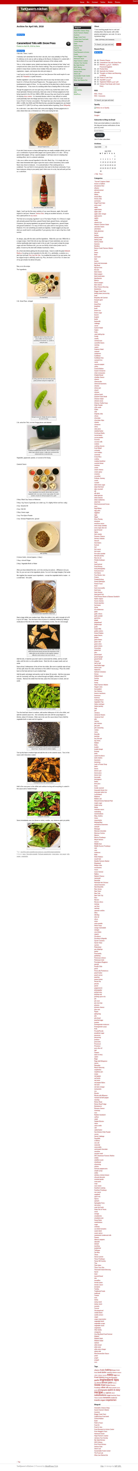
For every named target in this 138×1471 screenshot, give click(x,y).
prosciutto (97, 1042)
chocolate (97, 418)
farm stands (98, 534)
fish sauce (97, 549)
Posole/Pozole (98, 1031)
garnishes (97, 618)
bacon (96, 233)
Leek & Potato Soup (100, 764)
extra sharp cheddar (100, 525)
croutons (97, 474)
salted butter (98, 1130)
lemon (96, 768)
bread (96, 302)
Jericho (96, 721)
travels (97, 1400)
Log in (76, 88)
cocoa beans (98, 435)
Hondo (96, 680)
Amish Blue (98, 196)
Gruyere (96, 661)
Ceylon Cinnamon (99, 371)
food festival (98, 564)
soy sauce (33, 215)
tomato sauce (98, 1285)
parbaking (97, 956)
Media (110, 2)
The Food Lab (98, 1453)
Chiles (96, 409)
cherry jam (97, 388)
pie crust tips (98, 1003)
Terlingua (97, 1250)
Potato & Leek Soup (106, 77)
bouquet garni (98, 300)
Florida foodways (99, 560)
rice (95, 1091)
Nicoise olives (98, 902)
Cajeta (96, 330)
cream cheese (98, 470)
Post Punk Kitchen (100, 1444)
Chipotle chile (98, 414)
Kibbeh (96, 743)
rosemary (97, 1110)
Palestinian (97, 947)
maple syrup (98, 805)
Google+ (97, 115)
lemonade (97, 777)
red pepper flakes (99, 1082)
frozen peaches (99, 603)
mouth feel (97, 859)
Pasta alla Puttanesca (101, 971)
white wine (97, 1347)
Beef (95, 254)
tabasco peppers (99, 1239)
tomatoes (97, 1287)
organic (96, 934)
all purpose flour (99, 186)
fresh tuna (97, 590)
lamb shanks (98, 758)
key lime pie (98, 738)
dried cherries (98, 497)
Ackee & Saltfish (99, 184)
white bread (97, 1345)
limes (96, 786)
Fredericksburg (99, 579)
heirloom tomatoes (100, 672)
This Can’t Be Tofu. (35, 255)
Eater (96, 1421)
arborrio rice (98, 222)
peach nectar (98, 975)
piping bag (97, 1014)
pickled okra (98, 992)
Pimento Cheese (105, 60)
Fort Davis (97, 573)
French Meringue (99, 581)
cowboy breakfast (99, 461)
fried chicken (98, 592)
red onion (97, 1080)
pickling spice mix (100, 996)
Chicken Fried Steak (100, 396)
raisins (96, 1063)
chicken (96, 392)
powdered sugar (99, 1033)
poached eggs (98, 1020)
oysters (96, 945)
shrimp (96, 1166)
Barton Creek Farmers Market (103, 248)
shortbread (97, 1162)
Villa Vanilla (98, 1330)
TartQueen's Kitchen (33, 9)
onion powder (98, 923)
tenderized (97, 1248)
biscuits (96, 270)
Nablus (96, 874)
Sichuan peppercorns (44, 854)
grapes (96, 637)
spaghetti (97, 1194)
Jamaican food (99, 717)
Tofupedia (26, 76)
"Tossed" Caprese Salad (102, 181)
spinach (96, 1201)
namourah (97, 878)
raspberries (97, 1069)
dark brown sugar (99, 485)
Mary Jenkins (98, 816)
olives (96, 919)
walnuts (96, 1343)
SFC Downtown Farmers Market (104, 1155)
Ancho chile (98, 199)
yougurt (96, 1360)
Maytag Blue (98, 822)
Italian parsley (98, 706)
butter (96, 319)
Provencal (97, 1044)
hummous (97, 695)
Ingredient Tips (99, 702)
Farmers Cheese (99, 536)
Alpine (96, 194)
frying (96, 607)
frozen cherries (99, 601)
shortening (97, 1164)
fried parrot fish (99, 594)
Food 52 (96, 1425)
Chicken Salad (98, 399)
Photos (117, 2)
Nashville (97, 880)
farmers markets (99, 538)
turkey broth (98, 1302)
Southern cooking (99, 1188)
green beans (98, 639)
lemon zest (97, 775)
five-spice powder (29, 852)
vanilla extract (98, 1315)
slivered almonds (99, 1177)
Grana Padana (98, 633)
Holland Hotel (98, 676)
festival (96, 545)
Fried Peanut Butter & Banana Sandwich (107, 596)
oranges (96, 930)
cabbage (97, 323)
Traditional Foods (99, 1291)
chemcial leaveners (100, 383)
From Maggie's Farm (100, 1431)
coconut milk (98, 442)
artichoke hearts (99, 227)
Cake (96, 332)
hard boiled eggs (99, 665)
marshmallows (98, 814)
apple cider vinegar (100, 214)
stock (96, 1211)
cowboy (96, 459)
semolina (97, 1151)
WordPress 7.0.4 (51, 1466)
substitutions (98, 1222)
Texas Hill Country (100, 1261)
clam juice (97, 429)
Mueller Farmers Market (101, 861)
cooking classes (99, 446)
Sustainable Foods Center (102, 1451)
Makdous (97, 796)
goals (96, 626)
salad (96, 1119)
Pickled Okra (104, 69)
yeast (96, 1355)
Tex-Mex (97, 1252)
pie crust (97, 1001)
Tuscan (96, 1308)
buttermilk (97, 321)
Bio (88, 2)
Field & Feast (98, 1423)
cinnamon (97, 424)
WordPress (77, 94)
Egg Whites (98, 508)
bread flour (97, 304)
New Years (97, 891)
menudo (96, 826)
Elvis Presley (98, 519)
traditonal (97, 1293)
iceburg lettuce (99, 700)
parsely (96, 964)
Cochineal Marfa (99, 433)
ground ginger (98, 657)
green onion (98, 644)
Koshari (96, 751)
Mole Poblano (98, 857)
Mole (95, 854)
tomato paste (98, 1282)
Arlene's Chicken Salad (101, 224)
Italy (95, 708)
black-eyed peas (99, 276)
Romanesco (98, 1106)
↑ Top (18, 1462)
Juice (96, 732)
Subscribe (99, 135)
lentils (96, 781)
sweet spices (98, 1233)
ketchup (96, 736)
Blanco (96, 280)
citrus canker (28, 96)
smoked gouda (99, 1179)
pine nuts (97, 1009)
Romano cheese (99, 1108)
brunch (96, 315)
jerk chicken (98, 723)
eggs (95, 515)
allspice (96, 188)
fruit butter (97, 605)
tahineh (96, 1244)
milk (95, 848)
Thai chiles (97, 1265)
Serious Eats (40, 213)
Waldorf (96, 1336)
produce (96, 1039)
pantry (96, 951)
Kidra (96, 745)
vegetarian (57, 852)
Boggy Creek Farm (100, 291)
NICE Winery (98, 1442)
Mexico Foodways (100, 837)
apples (96, 218)
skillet (96, 1173)
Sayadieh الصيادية (105, 80)
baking (96, 235)
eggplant (97, 513)
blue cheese (98, 285)
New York (97, 893)
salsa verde (98, 1125)
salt (95, 1128)
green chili (97, 642)
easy (22, 852)
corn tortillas (98, 452)
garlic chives (98, 614)
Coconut (97, 439)
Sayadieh (97, 1138)
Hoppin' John (98, 687)
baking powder (98, 237)
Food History (98, 566)
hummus (97, 697)
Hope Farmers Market (101, 685)
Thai (95, 1263)
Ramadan (97, 1065)
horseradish (98, 689)
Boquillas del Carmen (101, 297)
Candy (96, 336)
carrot (96, 362)
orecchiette (97, 932)
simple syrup (98, 1171)
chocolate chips (99, 420)
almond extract (99, 190)
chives (96, 416)
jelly (95, 719)
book (95, 295)
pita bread (97, 1018)
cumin (96, 480)
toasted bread (98, 1276)
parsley (114, 1387)
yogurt (96, 1358)
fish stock (97, 551)
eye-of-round (98, 530)
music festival (98, 872)
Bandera (97, 246)
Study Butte (98, 1220)
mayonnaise (98, 820)
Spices (96, 1199)
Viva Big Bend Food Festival (103, 1334)
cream (96, 467)
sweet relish (98, 1231)
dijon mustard (98, 489)
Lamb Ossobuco (99, 756)
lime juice (97, 783)
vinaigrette (97, 1332)
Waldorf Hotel (98, 1338)
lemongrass (98, 779)
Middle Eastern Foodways (102, 846)
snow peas (37, 852)
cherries (96, 386)
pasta (96, 968)
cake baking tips (99, 334)
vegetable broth (99, 1321)
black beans (98, 272)
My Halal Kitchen (99, 1440)
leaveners (97, 760)
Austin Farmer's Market (101, 1410)
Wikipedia (67, 105)
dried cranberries (99, 500)
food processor (99, 571)
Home (82, 2)
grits (95, 652)
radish (96, 1057)
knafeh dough (98, 749)
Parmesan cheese (100, 958)
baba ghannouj (98, 231)
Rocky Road (98, 1102)
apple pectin (98, 216)
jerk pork (97, 725)
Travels (96, 1295)
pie (95, 999)
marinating (97, 811)
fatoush (96, 540)
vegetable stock (99, 1325)
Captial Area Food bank (101, 1416)
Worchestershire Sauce (101, 1353)
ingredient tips (109, 1379)
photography (98, 990)
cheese (96, 379)
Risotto (96, 1093)
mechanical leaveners (101, 824)
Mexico (96, 835)
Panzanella (97, 953)
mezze (96, 842)
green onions (98, 646)
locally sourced (99, 788)
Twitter (102, 2)
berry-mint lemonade (100, 263)
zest (95, 1362)
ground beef (98, 654)
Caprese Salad (99, 349)
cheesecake (98, 381)
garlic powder (98, 616)
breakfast (97, 306)
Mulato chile (98, 865)
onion (96, 921)
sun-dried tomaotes (100, 1229)
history (96, 674)
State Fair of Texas (100, 1209)
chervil (96, 390)
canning (96, 345)
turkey (96, 1300)
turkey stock (98, 1304)
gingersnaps (98, 624)
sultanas (97, 1226)
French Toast (98, 583)
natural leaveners (99, 885)
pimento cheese (99, 1007)
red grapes (97, 1076)
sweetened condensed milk (102, 1235)
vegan (52, 852)
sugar (96, 1224)
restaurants (97, 1089)
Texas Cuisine (98, 1257)
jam (95, 710)
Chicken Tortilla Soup (101, 403)
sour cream (97, 1186)
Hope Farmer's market (101, 1436)
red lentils (97, 1078)
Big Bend (97, 265)
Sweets (96, 1237)
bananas (97, 244)
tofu (49, 852)
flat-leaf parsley (99, 556)
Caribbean (97, 356)
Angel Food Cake (99, 203)
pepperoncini (98, 988)
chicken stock (98, 401)
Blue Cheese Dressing (101, 287)
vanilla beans (98, 1312)
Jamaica (97, 713)
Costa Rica (97, 457)
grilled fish (97, 650)
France (96, 577)
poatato (96, 1022)
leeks (96, 766)
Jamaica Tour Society (101, 1438)
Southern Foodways (100, 1190)
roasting (96, 1100)
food (95, 562)
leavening (97, 762)
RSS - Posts (98, 94)
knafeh (96, 747)
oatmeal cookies (99, 910)
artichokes (97, 229)
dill (95, 491)
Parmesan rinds (99, 960)
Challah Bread (98, 375)
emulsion (97, 521)
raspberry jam (98, 1072)
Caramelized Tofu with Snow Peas (36, 43)
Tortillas (96, 1289)
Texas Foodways (99, 1259)
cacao (96, 325)
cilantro (96, 422)
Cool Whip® (98, 448)
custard (96, 482)
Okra (95, 913)
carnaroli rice (98, 360)
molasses (97, 852)
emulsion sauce (99, 523)
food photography (99, 568)
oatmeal (96, 908)
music (96, 869)
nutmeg (96, 904)
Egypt (96, 517)
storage (96, 1214)
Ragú (96, 1059)
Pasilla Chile (98, 966)
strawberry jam (99, 1218)
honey (96, 682)
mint (95, 850)
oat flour (96, 906)
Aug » (101, 174)
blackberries (98, 278)
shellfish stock (98, 1160)
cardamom (97, 353)
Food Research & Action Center (104, 1429)
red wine (97, 1085)
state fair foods (99, 1207)
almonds (97, 192)
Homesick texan (99, 1433)
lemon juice (97, 773)
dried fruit (97, 502)
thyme (96, 1272)
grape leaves (98, 635)
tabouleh (97, 1242)
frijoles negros (98, 599)
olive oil (96, 917)
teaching (97, 1246)
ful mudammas (99, 609)
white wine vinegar (100, 1349)
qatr (95, 1050)
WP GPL (118, 1466)
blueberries (97, 289)
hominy (96, 678)
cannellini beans (99, 343)
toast (95, 1274)
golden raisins (98, 631)
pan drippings (98, 949)
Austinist (97, 1412)
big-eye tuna (98, 267)
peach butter (98, 973)
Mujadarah (97, 863)
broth (95, 308)
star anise (97, 1205)
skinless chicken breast (101, 1175)
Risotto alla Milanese (100, 1095)
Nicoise (96, 900)
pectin (96, 986)
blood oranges (98, 282)
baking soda (98, 239)
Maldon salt (98, 799)
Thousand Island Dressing (102, 1269)
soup (95, 1183)
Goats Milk (97, 629)
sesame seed (98, 1153)
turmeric (96, 1306)
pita (95, 1016)
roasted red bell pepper (101, 1097)
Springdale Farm (99, 1203)
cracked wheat (98, 463)
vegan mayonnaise (100, 1319)
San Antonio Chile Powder (102, 1132)
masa (96, 818)
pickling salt (98, 994)
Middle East (98, 844)
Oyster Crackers (99, 940)
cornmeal (97, 454)
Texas (96, 1254)
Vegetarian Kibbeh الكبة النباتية (109, 82)
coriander (97, 450)
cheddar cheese (99, 377)
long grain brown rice (100, 790)
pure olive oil (98, 1048)
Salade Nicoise (99, 1121)
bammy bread (98, 242)
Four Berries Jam (99, 575)
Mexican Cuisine (99, 833)
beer (95, 259)
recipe (96, 1074)
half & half (97, 663)
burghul (96, 317)
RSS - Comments (99, 96)
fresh (95, 586)
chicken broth (98, 394)
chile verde (97, 407)
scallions (97, 1140)
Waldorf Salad (98, 1340)
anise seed (97, 205)
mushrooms (98, 867)
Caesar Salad (98, 328)
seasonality (97, 1147)
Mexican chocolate (100, 831)
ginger (96, 620)
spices (108, 1393)
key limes (97, 740)
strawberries (98, 1216)
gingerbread (98, 622)
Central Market (99, 368)
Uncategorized (98, 1310)
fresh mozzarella (99, 588)
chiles (95, 1375)
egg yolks (97, 510)
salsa (96, 1123)
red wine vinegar (99, 1087)
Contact (95, 2)
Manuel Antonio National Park (103, 801)
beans (96, 252)
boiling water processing (101, 293)
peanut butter (98, 979)
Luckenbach (98, 794)
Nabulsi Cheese (99, 876)
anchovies (97, 201)
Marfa (96, 807)
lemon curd (97, 771)
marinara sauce (99, 809)
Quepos (96, 1052)
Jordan (96, 730)
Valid (78, 90)
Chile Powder (98, 405)
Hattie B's (97, 670)
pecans (96, 983)
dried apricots (98, 495)
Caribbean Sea (99, 358)
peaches (97, 977)
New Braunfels (98, 887)
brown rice (97, 310)
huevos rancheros (99, 693)
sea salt (96, 1143)
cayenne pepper (99, 364)
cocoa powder (98, 437)
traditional (114, 1398)
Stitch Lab (97, 1448)
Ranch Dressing (99, 1067)
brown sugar (98, 313)
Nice (95, 897)
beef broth (97, 257)
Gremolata (97, 648)
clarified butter (98, 431)
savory (96, 1134)
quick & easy (98, 1054)
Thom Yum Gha (99, 1267)
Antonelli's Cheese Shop (102, 1408)
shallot (96, 1158)
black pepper (98, 274)
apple (96, 207)
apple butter (98, 209)
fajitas (96, 532)
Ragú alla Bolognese (100, 1061)
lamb (95, 753)
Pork (95, 1029)
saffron (96, 1117)
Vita (102, 1466)
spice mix (97, 1196)
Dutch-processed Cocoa (101, 504)
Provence (97, 1046)
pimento (96, 1005)
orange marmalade (100, 928)
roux (95, 1112)
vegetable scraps (99, 1323)
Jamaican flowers (99, 715)
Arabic (102, 1370)
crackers (97, 465)
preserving (97, 1037)
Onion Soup (98, 925)
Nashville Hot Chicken (107, 71)
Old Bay (96, 915)
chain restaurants (99, 373)
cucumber (97, 476)
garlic (96, 611)
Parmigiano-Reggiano (101, 962)
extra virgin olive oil (100, 528)
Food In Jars (98, 1427)
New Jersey (98, 889)
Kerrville (96, 734)
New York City (98, 895)
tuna (95, 1297)
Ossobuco (97, 936)
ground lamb (98, 659)
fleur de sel (97, 558)
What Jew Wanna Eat (101, 1455)
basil (95, 250)
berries (96, 261)
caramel (96, 351)
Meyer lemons (98, 839)
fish (95, 547)
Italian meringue (99, 704)
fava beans (97, 543)
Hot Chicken (98, 691)
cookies (96, 444)
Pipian (96, 1011)
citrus (96, 427)
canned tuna (98, 340)
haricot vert (97, 667)
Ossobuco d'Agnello (100, 938)
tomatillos (97, 1280)
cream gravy (98, 472)
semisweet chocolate (100, 1149)
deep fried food (99, 487)
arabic (96, 220)
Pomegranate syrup (100, 1026)
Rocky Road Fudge (100, 1104)
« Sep (96, 174)
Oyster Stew (98, 943)
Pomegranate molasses (101, 1024)
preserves (97, 1035)
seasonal (97, 1145)
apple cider (97, 211)
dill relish (97, 493)
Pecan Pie (97, 981)
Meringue (97, 829)
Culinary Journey (99, 478)
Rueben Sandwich (100, 1115)
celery (96, 366)
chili (95, 411)
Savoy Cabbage (99, 1136)
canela (96, 338)
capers (96, 347)
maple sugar (98, 803)
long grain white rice (100, 792)
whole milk (97, 1351)
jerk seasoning (98, 728)
